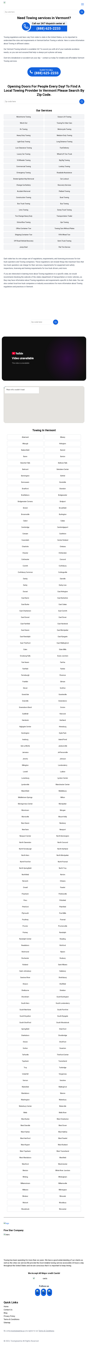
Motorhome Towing (23, 117)
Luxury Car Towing (23, 154)
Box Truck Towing (23, 204)
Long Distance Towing (64, 142)
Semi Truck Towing (64, 241)
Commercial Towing (23, 166)
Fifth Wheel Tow (64, 235)
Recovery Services (64, 185)
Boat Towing (64, 197)
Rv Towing (23, 129)
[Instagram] (37, 1292)
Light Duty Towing (23, 142)
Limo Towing (23, 210)
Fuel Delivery (64, 148)
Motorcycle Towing (64, 129)
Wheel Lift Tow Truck (64, 154)
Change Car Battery (23, 185)
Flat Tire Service (64, 247)
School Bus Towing (23, 222)
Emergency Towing (24, 173)
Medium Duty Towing (64, 135)
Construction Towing (23, 197)
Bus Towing (64, 204)
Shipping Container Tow (23, 235)
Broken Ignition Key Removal (23, 179)
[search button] (81, 11)
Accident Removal (23, 191)
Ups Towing (64, 222)
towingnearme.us (18, 1331)
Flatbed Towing (64, 191)
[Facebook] (49, 1292)
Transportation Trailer (64, 216)
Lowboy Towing (64, 166)
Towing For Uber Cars (64, 123)
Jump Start (23, 247)
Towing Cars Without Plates (64, 228)
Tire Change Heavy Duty (23, 216)
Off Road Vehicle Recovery (23, 241)
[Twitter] (43, 1292)
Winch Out (23, 123)
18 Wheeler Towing (23, 160)
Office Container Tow (23, 228)
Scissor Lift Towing (64, 117)
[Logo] (23, 4)
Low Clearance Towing (23, 148)
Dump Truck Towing (64, 210)
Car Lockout (64, 179)
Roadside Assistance (64, 173)
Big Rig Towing (64, 160)
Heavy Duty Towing (23, 135)
